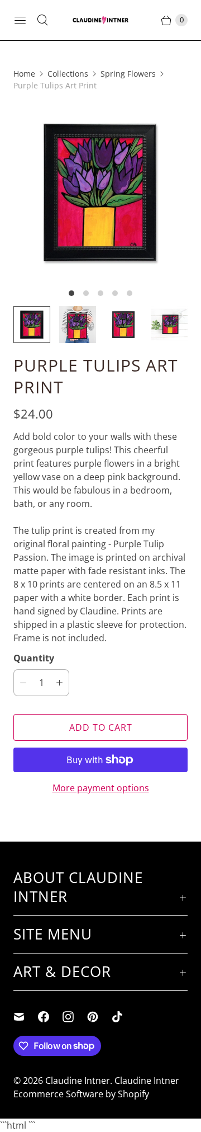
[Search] (42, 20)
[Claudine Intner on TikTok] (124, 1016)
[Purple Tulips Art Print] (100, 192)
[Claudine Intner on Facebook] (50, 1016)
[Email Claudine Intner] (25, 1016)
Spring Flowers (128, 73)
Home (24, 73)
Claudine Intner (77, 1080)
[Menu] (20, 20)
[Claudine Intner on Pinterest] (99, 1016)
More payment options (100, 788)
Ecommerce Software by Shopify (81, 1094)
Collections (67, 73)
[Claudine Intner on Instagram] (75, 1016)
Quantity (33, 658)
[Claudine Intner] (100, 20)
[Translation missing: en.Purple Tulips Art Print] (31, 324)
